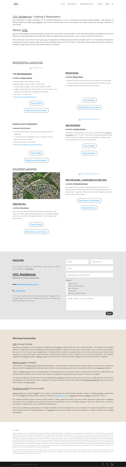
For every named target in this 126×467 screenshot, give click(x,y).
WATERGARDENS (24, 74)
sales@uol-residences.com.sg (27, 284)
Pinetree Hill (72, 291)
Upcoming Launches (25, 169)
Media (107, 4)
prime (78, 357)
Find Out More (36, 103)
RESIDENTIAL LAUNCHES (28, 62)
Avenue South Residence (76, 286)
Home (63, 4)
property (59, 347)
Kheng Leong (19, 362)
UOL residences (37, 22)
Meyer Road (78, 77)
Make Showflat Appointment (36, 110)
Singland (36, 393)
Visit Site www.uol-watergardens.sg (25, 97)
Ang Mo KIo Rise (79, 129)
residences (60, 378)
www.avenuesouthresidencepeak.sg (31, 144)
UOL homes (29, 269)
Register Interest (89, 153)
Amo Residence (73, 288)
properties (88, 396)
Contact (100, 4)
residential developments (92, 380)
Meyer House (72, 283)
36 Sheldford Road (80, 184)
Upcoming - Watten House (76, 293)
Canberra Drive (26, 78)
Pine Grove (24, 208)
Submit (109, 313)
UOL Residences (22, 16)
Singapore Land (41, 357)
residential (72, 396)
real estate (100, 368)
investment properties (61, 396)
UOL (14, 20)
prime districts (30, 382)
